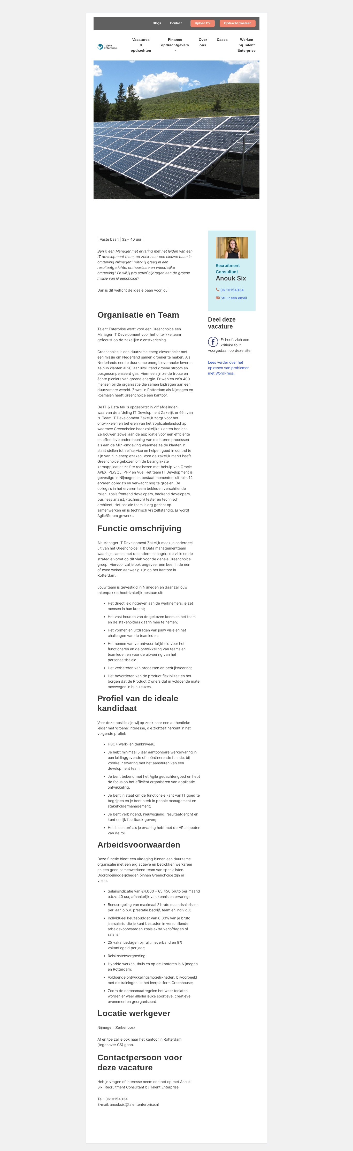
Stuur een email (234, 298)
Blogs (157, 23)
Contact (176, 23)
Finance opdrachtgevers (175, 42)
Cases (222, 39)
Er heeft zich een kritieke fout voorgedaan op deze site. (229, 345)
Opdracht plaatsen (237, 23)
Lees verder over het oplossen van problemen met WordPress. (228, 367)
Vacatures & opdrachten (141, 44)
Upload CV (202, 23)
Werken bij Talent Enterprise (246, 44)
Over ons (203, 42)
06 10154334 (232, 290)
